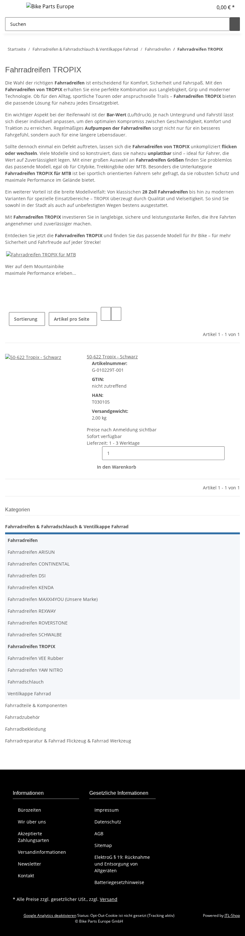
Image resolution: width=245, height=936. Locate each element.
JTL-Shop (232, 915)
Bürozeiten (29, 810)
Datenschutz (107, 822)
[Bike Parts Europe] (50, 6)
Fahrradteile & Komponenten (36, 705)
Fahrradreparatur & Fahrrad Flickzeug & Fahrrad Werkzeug (68, 741)
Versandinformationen (42, 852)
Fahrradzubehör (22, 717)
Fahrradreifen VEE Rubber (35, 658)
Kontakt (26, 876)
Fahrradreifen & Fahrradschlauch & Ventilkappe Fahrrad (67, 526)
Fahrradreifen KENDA (31, 587)
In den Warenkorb (116, 467)
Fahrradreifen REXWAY (32, 611)
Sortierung (25, 319)
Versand (108, 899)
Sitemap (103, 845)
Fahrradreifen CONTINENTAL (39, 564)
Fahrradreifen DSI (27, 576)
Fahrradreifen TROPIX (31, 646)
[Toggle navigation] (13, 7)
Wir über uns (32, 822)
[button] (205, 7)
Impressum (106, 810)
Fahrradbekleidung (25, 729)
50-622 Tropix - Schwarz (112, 357)
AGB (98, 833)
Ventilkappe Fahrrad (29, 694)
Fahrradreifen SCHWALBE (35, 635)
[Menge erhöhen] (230, 453)
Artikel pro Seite (71, 319)
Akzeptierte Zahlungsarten (33, 836)
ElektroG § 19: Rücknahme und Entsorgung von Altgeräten (122, 864)
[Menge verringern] (97, 453)
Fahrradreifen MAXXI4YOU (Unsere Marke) (53, 599)
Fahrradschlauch (26, 682)
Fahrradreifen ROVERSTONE (38, 623)
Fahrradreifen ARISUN (31, 552)
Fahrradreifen (23, 540)
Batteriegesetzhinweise (119, 882)
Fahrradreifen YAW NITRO (35, 670)
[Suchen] (235, 24)
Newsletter (29, 864)
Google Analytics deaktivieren (50, 915)
